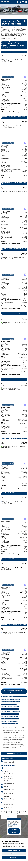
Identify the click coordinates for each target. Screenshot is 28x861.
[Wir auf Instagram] (20, 2)
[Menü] (26, 2)
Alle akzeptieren (14, 857)
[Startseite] (6, 1)
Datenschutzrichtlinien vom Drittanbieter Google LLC (12, 825)
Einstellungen (14, 853)
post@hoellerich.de (9, 765)
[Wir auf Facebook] (17, 2)
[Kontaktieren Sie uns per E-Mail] (23, 2)
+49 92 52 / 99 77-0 (9, 768)
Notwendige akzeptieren (14, 850)
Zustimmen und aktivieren (14, 831)
